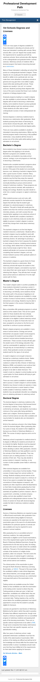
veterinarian (10, 66)
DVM (33, 623)
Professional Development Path (20, 5)
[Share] (20, 42)
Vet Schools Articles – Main (12, 653)
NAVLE (16, 569)
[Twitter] (20, 39)
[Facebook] (20, 36)
